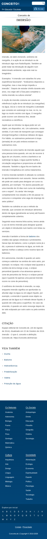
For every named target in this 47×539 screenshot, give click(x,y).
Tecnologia (30, 495)
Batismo (8, 360)
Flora (7, 434)
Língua (8, 473)
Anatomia (9, 412)
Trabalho (29, 499)
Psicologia (17, 9)
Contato (18, 527)
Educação (8, 9)
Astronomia (9, 417)
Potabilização (10, 372)
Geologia (8, 438)
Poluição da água (12, 384)
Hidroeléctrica (10, 366)
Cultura (8, 455)
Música (8, 486)
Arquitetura (9, 460)
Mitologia (8, 481)
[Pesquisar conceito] (43, 3)
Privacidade (27, 527)
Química (8, 447)
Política (28, 481)
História (29, 434)
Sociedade (31, 455)
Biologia (8, 421)
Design (8, 468)
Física (7, 430)
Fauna (7, 425)
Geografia (29, 430)
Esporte (29, 477)
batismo (32, 236)
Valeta (7, 378)
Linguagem (9, 477)
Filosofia (29, 425)
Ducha (7, 354)
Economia (30, 468)
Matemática (9, 443)
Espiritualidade (31, 473)
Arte (6, 464)
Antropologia (31, 412)
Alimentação (30, 460)
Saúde (28, 490)
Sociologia (30, 438)
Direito (28, 417)
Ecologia (29, 464)
